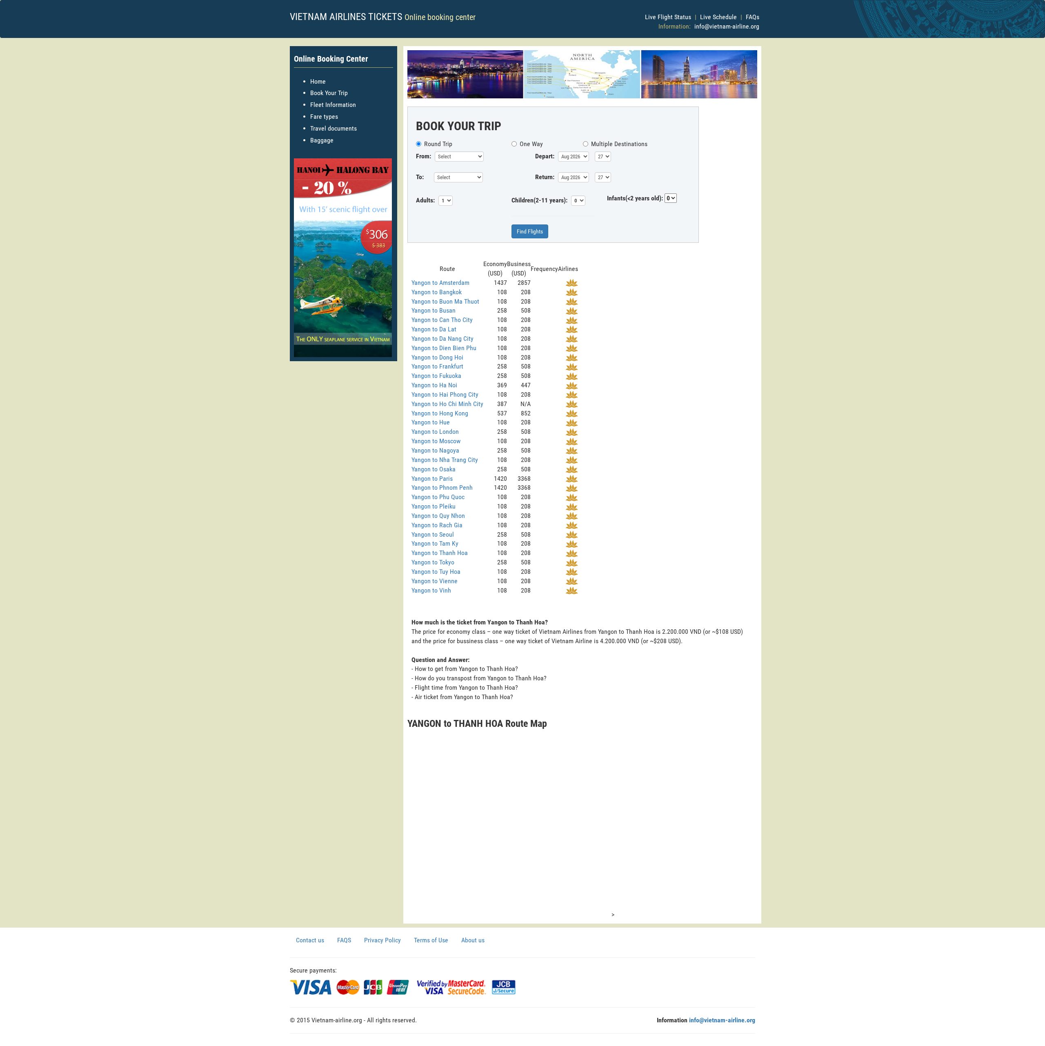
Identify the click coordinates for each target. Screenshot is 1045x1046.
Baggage (322, 140)
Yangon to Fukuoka (436, 376)
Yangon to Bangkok (436, 292)
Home (318, 81)
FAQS (344, 940)
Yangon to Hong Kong (439, 413)
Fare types (324, 116)
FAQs (752, 17)
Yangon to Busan (433, 310)
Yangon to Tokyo (432, 562)
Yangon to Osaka (433, 469)
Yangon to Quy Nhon (438, 516)
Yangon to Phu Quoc (438, 497)
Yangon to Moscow (435, 441)
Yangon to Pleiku (433, 506)
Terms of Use (431, 940)
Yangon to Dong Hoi (437, 357)
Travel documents (333, 128)
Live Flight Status (668, 17)
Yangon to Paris (432, 478)
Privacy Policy (382, 940)
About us (473, 940)
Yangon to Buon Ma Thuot (445, 301)
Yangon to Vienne (434, 581)
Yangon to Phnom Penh (442, 487)
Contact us (310, 940)
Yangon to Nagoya (435, 450)
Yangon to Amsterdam (440, 282)
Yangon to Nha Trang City (444, 460)
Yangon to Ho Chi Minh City (447, 404)
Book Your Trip (329, 93)
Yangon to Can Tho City (442, 320)
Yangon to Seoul (432, 534)
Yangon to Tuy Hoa (435, 571)
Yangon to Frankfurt (437, 366)
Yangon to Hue (430, 422)
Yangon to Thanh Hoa (439, 553)
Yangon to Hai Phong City (444, 394)
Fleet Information (333, 105)
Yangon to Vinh (431, 590)
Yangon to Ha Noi (434, 385)
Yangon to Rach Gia (436, 525)
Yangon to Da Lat (433, 329)
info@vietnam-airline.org (726, 26)
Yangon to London (435, 431)
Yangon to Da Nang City (442, 338)
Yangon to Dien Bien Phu (443, 348)
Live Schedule (718, 17)
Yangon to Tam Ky (434, 543)
